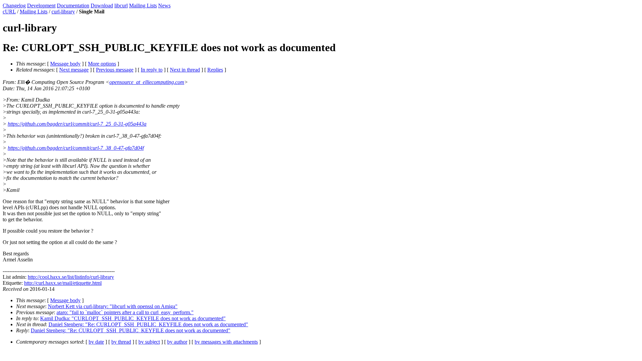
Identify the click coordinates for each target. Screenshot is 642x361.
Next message (74, 70)
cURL (9, 11)
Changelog (14, 5)
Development (41, 5)
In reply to (152, 70)
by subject (149, 342)
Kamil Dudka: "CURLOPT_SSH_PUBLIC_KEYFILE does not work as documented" (133, 318)
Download (102, 5)
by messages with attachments (226, 342)
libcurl (121, 5)
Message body (65, 64)
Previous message (114, 70)
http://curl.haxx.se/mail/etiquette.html (63, 283)
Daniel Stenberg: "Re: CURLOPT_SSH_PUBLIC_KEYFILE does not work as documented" (148, 324)
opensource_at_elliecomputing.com (146, 82)
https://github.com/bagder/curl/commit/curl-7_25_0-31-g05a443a (77, 124)
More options (102, 64)
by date (96, 342)
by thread (121, 342)
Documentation (73, 5)
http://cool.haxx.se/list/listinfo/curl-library (71, 277)
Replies (215, 70)
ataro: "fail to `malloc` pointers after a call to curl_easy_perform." (125, 312)
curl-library (63, 11)
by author (177, 342)
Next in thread (185, 70)
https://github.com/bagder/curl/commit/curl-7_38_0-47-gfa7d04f (76, 148)
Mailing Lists (143, 5)
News (164, 5)
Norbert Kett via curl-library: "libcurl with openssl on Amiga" (113, 306)
